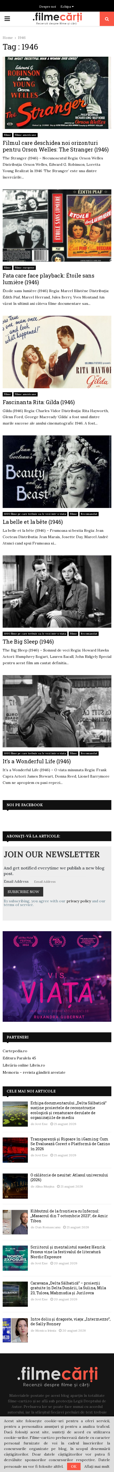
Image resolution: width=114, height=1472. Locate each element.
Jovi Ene (41, 1124)
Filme (7, 135)
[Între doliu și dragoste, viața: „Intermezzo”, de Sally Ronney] (15, 1330)
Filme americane (25, 135)
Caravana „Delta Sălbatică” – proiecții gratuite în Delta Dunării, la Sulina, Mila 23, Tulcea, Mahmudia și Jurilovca (68, 1288)
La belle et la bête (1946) (33, 521)
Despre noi (47, 6)
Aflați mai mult (96, 1466)
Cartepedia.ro (15, 1051)
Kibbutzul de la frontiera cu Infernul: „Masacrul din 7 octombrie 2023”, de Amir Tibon (69, 1215)
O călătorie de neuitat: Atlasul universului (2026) (69, 1177)
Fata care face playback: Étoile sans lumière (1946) (48, 279)
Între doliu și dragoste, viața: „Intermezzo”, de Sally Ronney (70, 1321)
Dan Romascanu (47, 1227)
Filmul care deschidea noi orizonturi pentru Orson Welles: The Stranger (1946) (56, 146)
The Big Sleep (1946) (28, 641)
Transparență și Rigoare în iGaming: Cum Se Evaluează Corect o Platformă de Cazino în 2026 (70, 1143)
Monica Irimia (45, 1330)
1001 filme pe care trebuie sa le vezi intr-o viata (35, 514)
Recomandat (89, 514)
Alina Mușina (44, 1186)
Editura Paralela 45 (19, 1058)
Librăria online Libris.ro (24, 1065)
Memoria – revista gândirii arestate (34, 1072)
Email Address (16, 881)
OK (74, 1466)
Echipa (66, 6)
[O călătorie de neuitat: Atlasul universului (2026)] (15, 1186)
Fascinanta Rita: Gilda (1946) (39, 402)
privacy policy (79, 901)
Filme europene (24, 267)
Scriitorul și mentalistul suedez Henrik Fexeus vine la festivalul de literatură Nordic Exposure (68, 1251)
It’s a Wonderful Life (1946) (37, 761)
